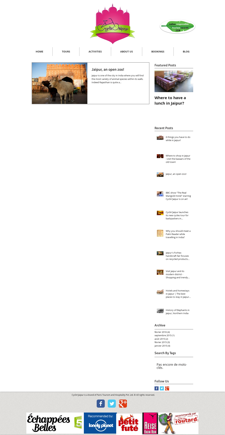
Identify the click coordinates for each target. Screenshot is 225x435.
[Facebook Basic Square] (157, 388)
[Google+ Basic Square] (167, 388)
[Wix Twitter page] (112, 404)
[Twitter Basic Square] (162, 388)
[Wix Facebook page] (101, 404)
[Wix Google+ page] (123, 404)
